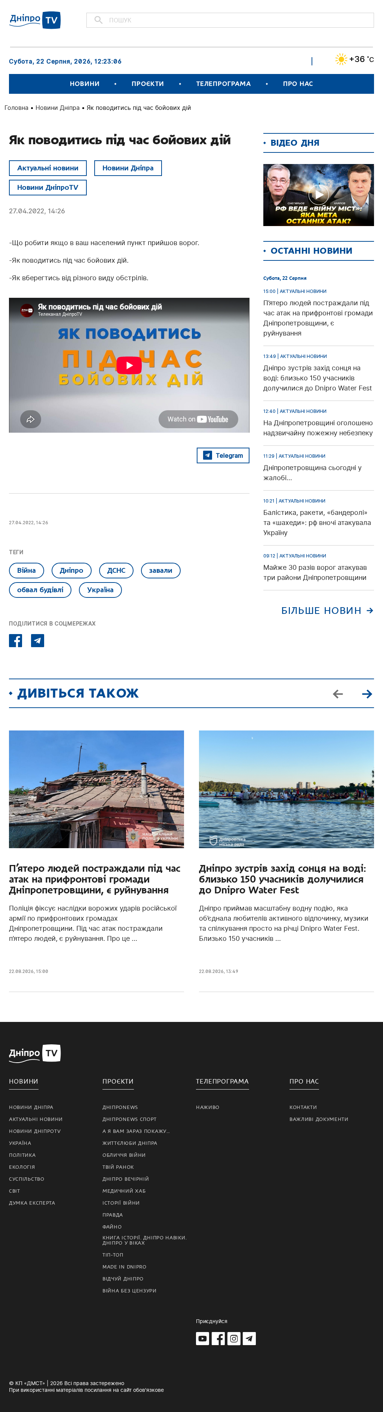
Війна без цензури (129, 1291)
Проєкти (148, 83)
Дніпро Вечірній (125, 1179)
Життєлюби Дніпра (129, 1143)
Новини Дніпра (58, 107)
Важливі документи (319, 1119)
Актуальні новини (48, 168)
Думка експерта (32, 1203)
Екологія (22, 1167)
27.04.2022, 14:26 (37, 211)
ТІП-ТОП (112, 1255)
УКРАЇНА (20, 1143)
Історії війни (121, 1203)
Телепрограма (223, 83)
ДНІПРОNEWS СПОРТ (129, 1119)
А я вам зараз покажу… (136, 1131)
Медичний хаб (123, 1191)
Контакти (303, 1107)
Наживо (208, 1107)
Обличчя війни (124, 1155)
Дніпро (71, 570)
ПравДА (112, 1215)
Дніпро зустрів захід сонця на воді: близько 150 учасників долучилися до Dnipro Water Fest (282, 879)
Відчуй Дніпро (123, 1279)
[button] (367, 693)
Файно (112, 1227)
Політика (22, 1155)
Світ (14, 1191)
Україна (100, 590)
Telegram (229, 455)
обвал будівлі (40, 590)
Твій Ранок (118, 1167)
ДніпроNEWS (120, 1107)
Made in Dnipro (124, 1267)
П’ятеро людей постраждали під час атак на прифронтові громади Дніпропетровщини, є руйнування (94, 879)
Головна (16, 107)
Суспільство (27, 1179)
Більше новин (321, 610)
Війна (26, 570)
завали (160, 570)
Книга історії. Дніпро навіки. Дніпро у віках (144, 1240)
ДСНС (116, 570)
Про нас (298, 83)
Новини (84, 83)
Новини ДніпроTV (48, 187)
